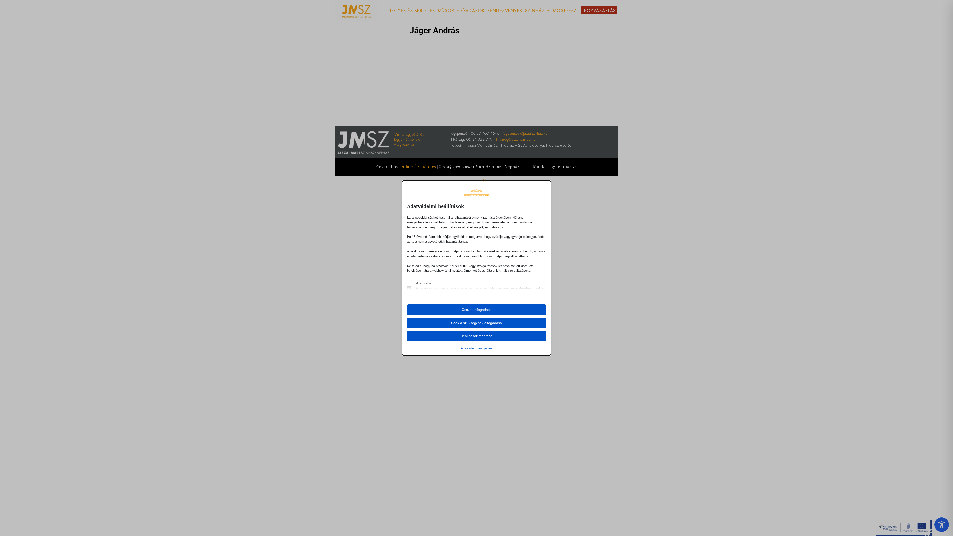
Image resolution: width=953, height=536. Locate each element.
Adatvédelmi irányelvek (476, 348)
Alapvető (423, 283)
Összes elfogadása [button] (477, 310)
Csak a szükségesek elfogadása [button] (476, 323)
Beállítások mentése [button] (476, 336)
